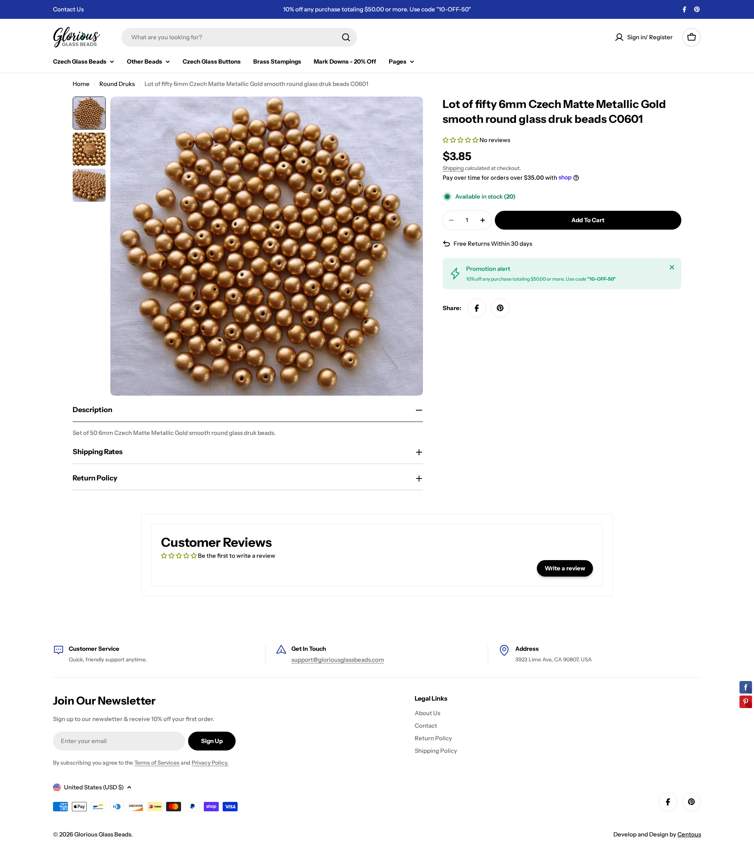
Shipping (453, 168)
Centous (689, 834)
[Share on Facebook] (476, 308)
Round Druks (117, 84)
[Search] (346, 37)
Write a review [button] (565, 568)
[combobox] (239, 37)
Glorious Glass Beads (102, 834)
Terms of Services (156, 762)
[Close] (671, 267)
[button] (461, 140)
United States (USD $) (94, 787)
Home (81, 84)
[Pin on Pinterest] (500, 308)
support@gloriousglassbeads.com (337, 659)
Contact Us (68, 9)
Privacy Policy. (210, 762)
